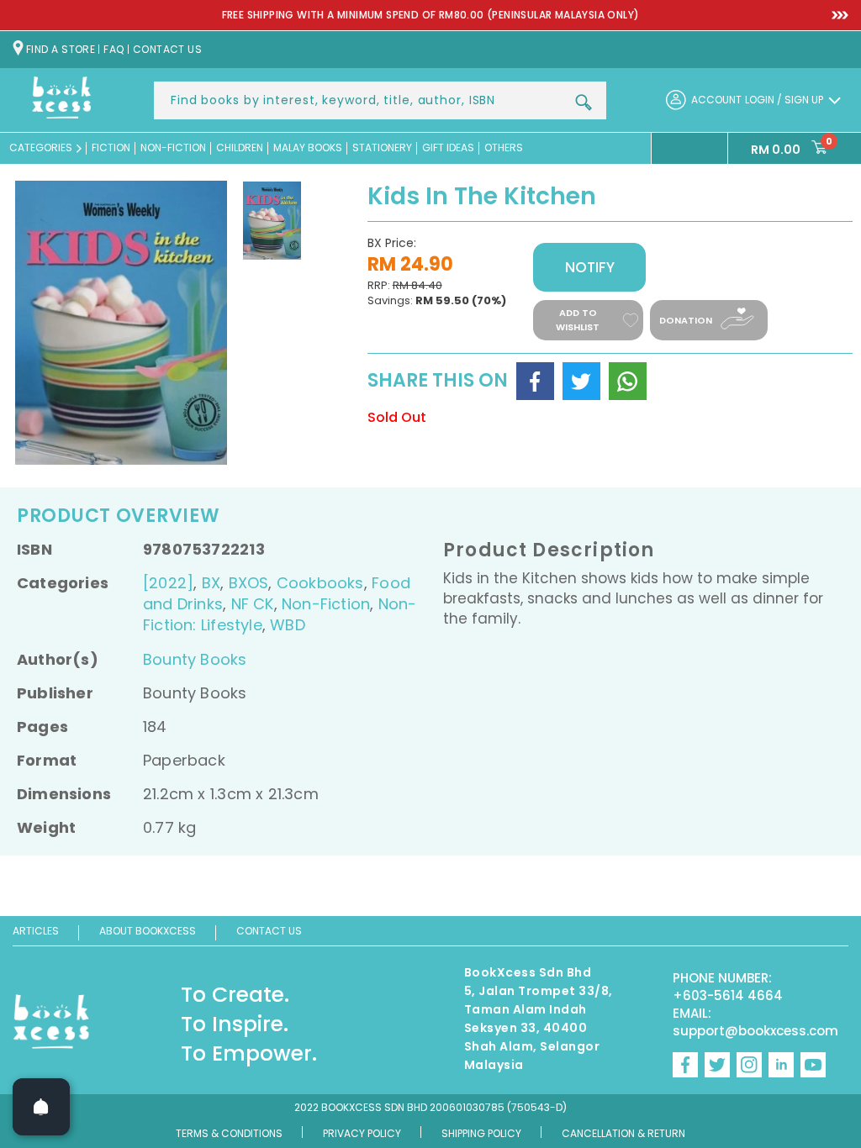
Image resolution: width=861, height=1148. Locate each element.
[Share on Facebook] (535, 381)
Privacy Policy (362, 1133)
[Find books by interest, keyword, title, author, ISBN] (583, 102)
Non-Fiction (326, 603)
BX (211, 582)
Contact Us (269, 931)
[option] (430, 15)
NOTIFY (590, 267)
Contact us (168, 49)
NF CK (252, 603)
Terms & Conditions (229, 1133)
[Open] (41, 1106)
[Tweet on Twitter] (581, 381)
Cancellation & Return (623, 1133)
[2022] (168, 582)
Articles (36, 931)
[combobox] (380, 100)
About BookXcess (147, 931)
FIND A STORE (60, 49)
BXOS (249, 582)
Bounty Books (195, 659)
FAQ (113, 49)
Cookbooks (320, 582)
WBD (287, 624)
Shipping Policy (481, 1133)
